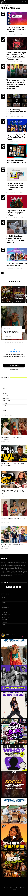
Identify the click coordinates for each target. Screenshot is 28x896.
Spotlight (5, 403)
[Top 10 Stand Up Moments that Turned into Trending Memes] (17, 125)
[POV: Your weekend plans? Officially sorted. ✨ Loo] (14, 784)
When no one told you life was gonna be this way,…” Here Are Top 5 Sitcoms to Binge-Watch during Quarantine (15, 84)
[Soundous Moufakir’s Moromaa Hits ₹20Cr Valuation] (14, 507)
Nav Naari (5, 393)
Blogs (4, 383)
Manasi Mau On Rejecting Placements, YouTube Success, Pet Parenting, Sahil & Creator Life (12, 491)
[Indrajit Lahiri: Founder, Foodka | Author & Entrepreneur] (14, 534)
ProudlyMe (5, 395)
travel (4, 408)
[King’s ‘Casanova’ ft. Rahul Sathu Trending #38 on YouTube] (17, 201)
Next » (9, 273)
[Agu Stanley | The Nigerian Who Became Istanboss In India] (14, 453)
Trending (5, 410)
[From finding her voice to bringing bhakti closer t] (14, 652)
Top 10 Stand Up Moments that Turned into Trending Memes (16, 137)
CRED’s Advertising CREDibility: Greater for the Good (16, 112)
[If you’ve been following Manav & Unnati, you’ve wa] (14, 811)
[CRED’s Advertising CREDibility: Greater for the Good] (17, 100)
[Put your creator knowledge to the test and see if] (14, 758)
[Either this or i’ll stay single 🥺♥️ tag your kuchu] (14, 837)
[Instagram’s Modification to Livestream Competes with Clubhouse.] (17, 18)
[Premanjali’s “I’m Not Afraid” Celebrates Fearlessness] (14, 426)
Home (2, 5)
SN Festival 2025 (6, 400)
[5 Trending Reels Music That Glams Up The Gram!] (17, 254)
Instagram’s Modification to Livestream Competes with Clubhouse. (16, 29)
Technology (5, 405)
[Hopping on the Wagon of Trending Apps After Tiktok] (17, 151)
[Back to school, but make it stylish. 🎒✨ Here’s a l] (14, 864)
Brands (4, 386)
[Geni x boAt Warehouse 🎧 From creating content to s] (14, 705)
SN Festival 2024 (6, 398)
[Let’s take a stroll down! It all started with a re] (14, 731)
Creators (7, 328)
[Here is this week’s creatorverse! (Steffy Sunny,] (14, 678)
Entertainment (6, 391)
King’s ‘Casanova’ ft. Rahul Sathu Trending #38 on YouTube (15, 213)
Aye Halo (5, 381)
